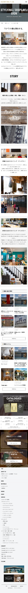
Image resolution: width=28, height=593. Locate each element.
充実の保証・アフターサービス (7, 558)
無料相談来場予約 (14, 586)
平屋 (4, 525)
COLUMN (3, 561)
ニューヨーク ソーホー (7, 511)
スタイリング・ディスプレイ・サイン (10, 542)
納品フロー (3, 554)
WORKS (2, 491)
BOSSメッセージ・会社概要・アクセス (9, 473)
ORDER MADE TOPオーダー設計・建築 (7, 418)
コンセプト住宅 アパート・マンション (10, 529)
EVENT (2, 494)
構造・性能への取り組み (6, 556)
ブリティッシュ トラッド (8, 513)
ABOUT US (3, 471)
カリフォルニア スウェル (8, 505)
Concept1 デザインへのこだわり (7, 548)
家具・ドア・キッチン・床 (8, 540)
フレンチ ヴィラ (6, 507)
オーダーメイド (4, 486)
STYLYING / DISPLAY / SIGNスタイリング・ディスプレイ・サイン (14, 427)
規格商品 (3, 488)
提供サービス (7, 23)
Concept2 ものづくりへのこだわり (8, 550)
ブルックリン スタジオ (7, 503)
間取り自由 (5, 521)
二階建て (5, 523)
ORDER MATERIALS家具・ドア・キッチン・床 (20, 424)
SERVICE (3, 497)
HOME (2, 23)
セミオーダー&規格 (5, 499)
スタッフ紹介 (4, 477)
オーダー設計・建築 (14, 23)
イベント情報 (5, 591)
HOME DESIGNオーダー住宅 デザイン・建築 (20, 418)
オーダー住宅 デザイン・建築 (9, 532)
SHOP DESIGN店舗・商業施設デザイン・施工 (7, 421)
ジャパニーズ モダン (7, 517)
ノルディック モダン (7, 515)
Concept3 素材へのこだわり (7, 552)
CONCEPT (3, 546)
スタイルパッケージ (5, 501)
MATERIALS (3, 484)
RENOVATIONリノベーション (20, 421)
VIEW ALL (14, 338)
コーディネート (6, 538)
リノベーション (6, 527)
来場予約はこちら (14, 461)
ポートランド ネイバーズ (8, 509)
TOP (2, 468)
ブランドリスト (4, 475)
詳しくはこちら (14, 443)
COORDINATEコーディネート (7, 424)
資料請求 (21, 586)
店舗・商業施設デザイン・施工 (9, 534)
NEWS (2, 481)
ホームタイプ (4, 519)
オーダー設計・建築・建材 (6, 530)
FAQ (6, 586)
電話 (23, 591)
